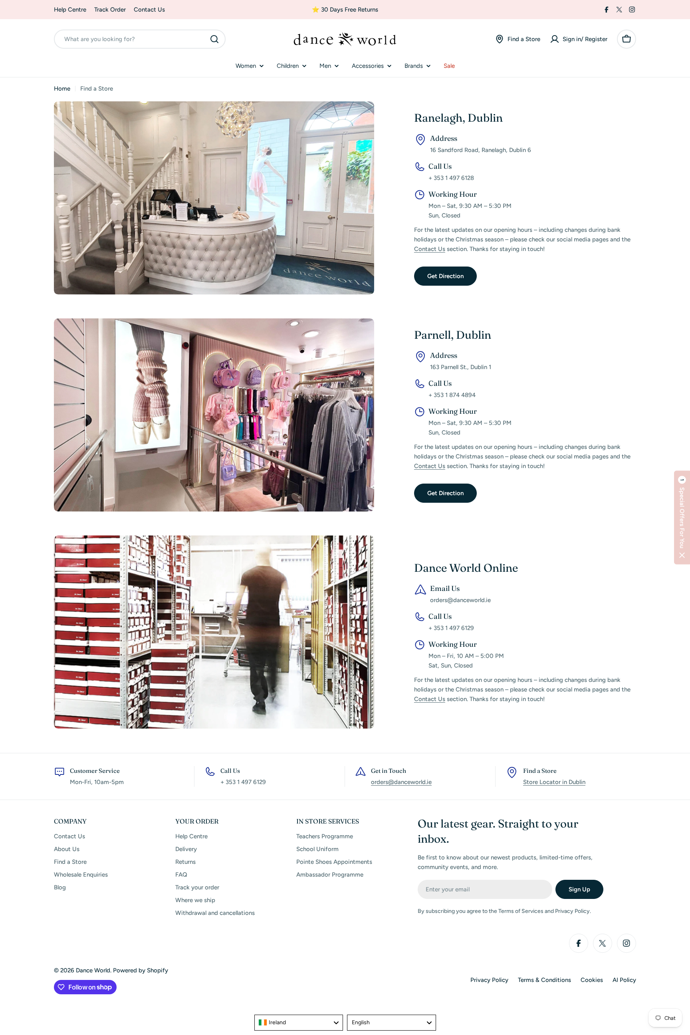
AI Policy (624, 980)
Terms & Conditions (544, 980)
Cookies (592, 980)
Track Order (110, 9)
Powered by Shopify (140, 970)
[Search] (214, 39)
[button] (682, 518)
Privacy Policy (489, 980)
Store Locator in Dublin (554, 782)
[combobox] (140, 39)
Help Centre (70, 9)
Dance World (93, 970)
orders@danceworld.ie (401, 782)
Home (62, 88)
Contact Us (149, 9)
